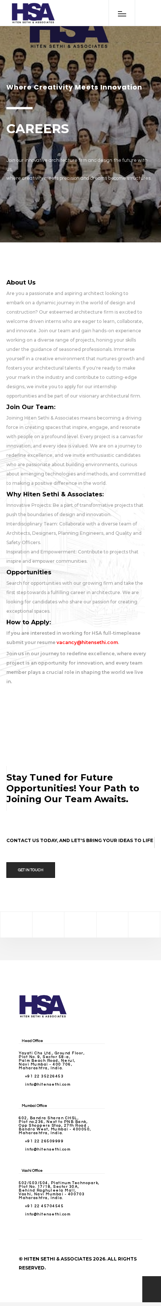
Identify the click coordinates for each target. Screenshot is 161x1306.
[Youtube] (144, 924)
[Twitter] (48, 924)
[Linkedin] (112, 924)
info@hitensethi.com (48, 1084)
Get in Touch (30, 870)
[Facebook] (16, 924)
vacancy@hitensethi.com (87, 642)
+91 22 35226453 (44, 1076)
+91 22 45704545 (44, 1206)
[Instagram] (80, 924)
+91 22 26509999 (44, 1141)
